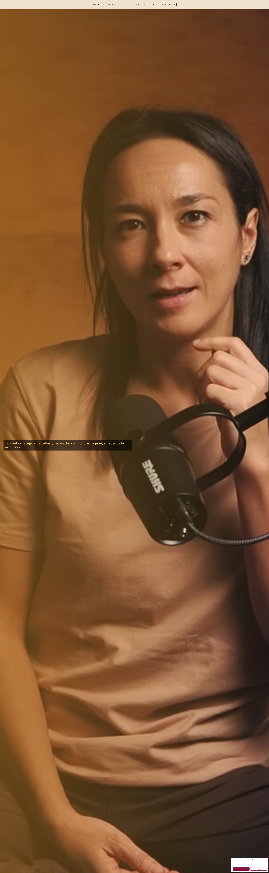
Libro (154, 4)
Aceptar (241, 869)
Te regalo (162, 4)
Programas (145, 4)
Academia (171, 4)
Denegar (259, 869)
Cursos (136, 4)
